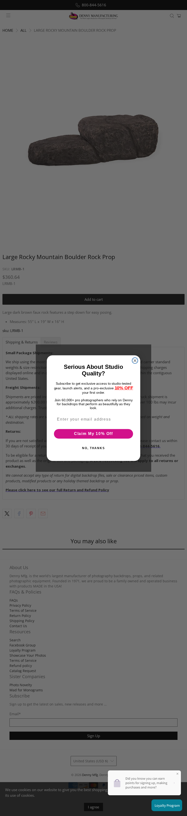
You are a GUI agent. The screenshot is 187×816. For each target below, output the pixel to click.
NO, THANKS (93, 448)
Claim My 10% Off (93, 434)
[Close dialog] (135, 360)
